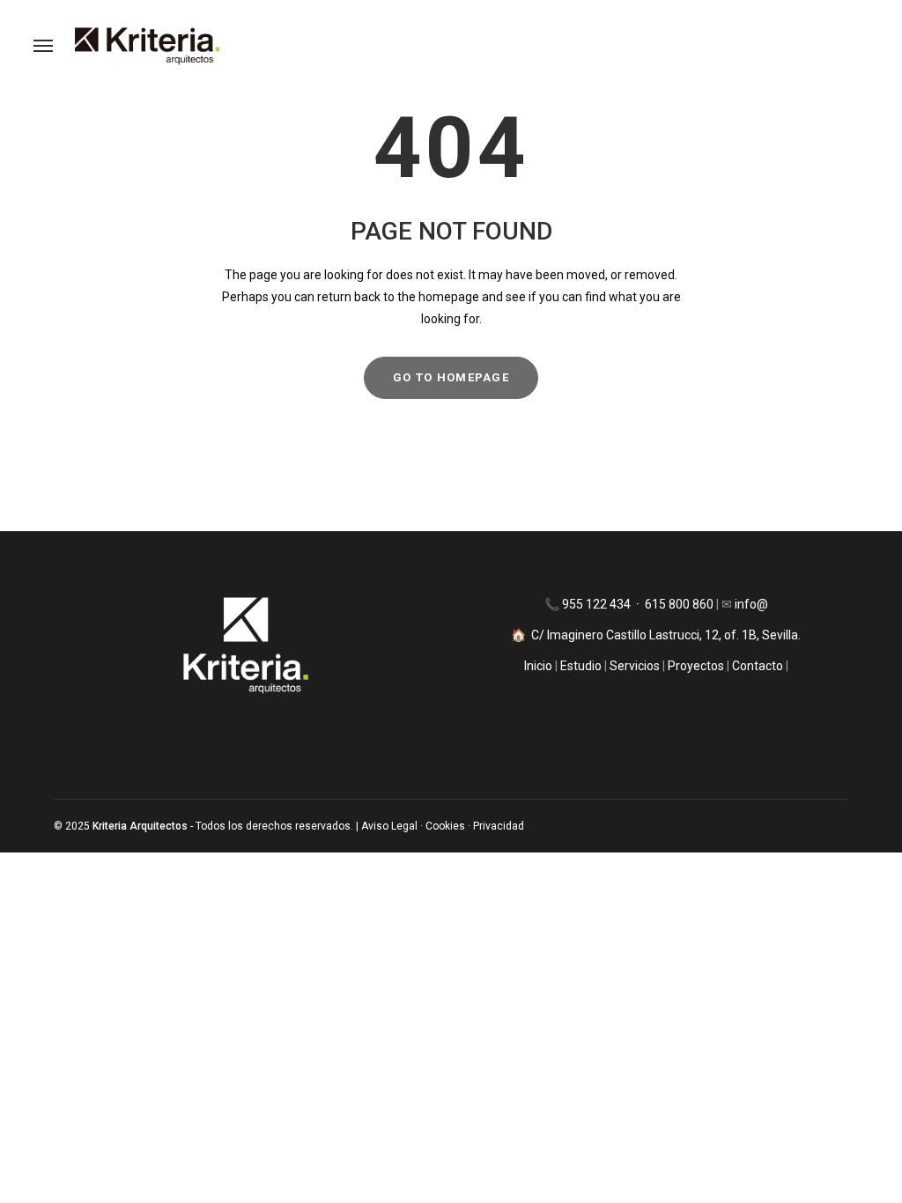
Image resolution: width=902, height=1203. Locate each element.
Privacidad (498, 826)
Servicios (636, 666)
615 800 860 (679, 604)
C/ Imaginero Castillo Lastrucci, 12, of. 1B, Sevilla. (666, 635)
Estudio (581, 666)
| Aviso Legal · (390, 826)
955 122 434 (597, 604)
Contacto (757, 666)
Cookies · (449, 826)
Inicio (539, 666)
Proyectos (694, 666)
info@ (751, 604)
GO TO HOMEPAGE (451, 377)
